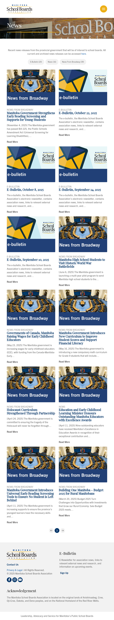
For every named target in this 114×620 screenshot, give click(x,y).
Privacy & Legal (14, 569)
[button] (103, 9)
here (83, 53)
